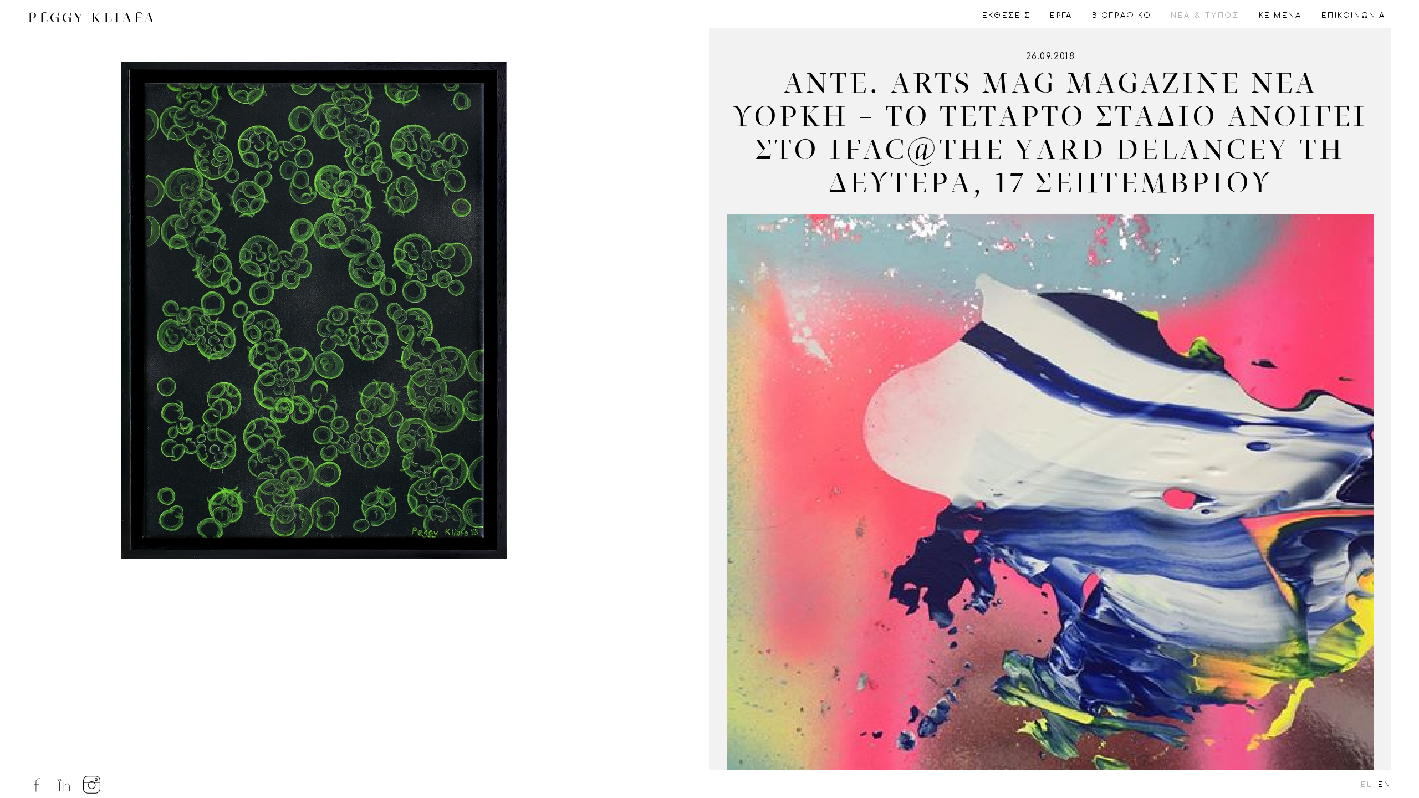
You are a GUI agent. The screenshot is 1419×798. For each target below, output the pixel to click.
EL (1367, 785)
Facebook (36, 785)
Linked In (64, 785)
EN (1384, 785)
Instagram (92, 785)
